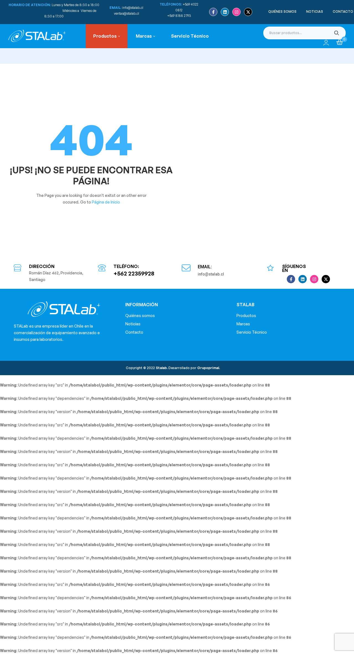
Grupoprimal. (208, 368)
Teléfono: (126, 266)
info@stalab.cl (132, 8)
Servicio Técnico (251, 332)
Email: (205, 266)
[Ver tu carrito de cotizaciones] (339, 42)
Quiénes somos (140, 315)
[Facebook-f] (213, 12)
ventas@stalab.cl (126, 13)
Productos (246, 315)
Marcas (243, 323)
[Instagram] (236, 12)
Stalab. (161, 368)
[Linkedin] (225, 12)
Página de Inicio (106, 202)
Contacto (134, 332)
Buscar (337, 33)
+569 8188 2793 (179, 16)
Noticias (132, 323)
